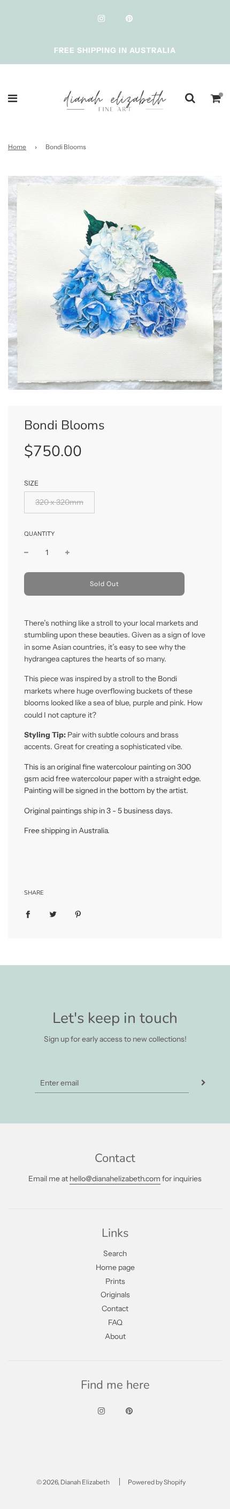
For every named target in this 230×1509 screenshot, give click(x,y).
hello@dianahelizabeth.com (115, 1178)
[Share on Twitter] (53, 914)
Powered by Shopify (157, 1482)
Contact (115, 1308)
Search (115, 1253)
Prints (115, 1281)
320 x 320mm (59, 502)
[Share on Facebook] (28, 914)
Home (17, 147)
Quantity (39, 533)
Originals (115, 1294)
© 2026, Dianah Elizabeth (73, 1482)
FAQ (115, 1322)
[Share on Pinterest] (78, 914)
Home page (115, 1267)
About (115, 1336)
